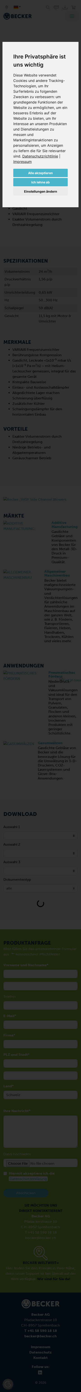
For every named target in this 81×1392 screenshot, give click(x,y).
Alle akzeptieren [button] (40, 173)
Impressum (22, 161)
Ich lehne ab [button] (40, 182)
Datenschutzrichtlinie (40, 156)
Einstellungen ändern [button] (40, 191)
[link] (41, 156)
